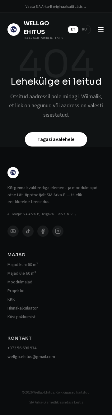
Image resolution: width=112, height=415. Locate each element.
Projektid (16, 291)
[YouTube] (13, 231)
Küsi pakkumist (21, 317)
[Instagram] (57, 231)
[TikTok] (28, 231)
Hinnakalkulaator (22, 308)
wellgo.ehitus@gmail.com (31, 357)
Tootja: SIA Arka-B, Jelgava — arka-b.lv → (44, 214)
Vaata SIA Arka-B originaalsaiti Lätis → (56, 6)
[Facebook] (43, 231)
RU (84, 29)
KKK (11, 299)
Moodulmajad (19, 282)
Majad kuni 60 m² (22, 265)
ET (73, 29)
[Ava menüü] (101, 29)
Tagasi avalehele (56, 139)
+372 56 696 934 (21, 348)
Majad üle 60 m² (21, 273)
